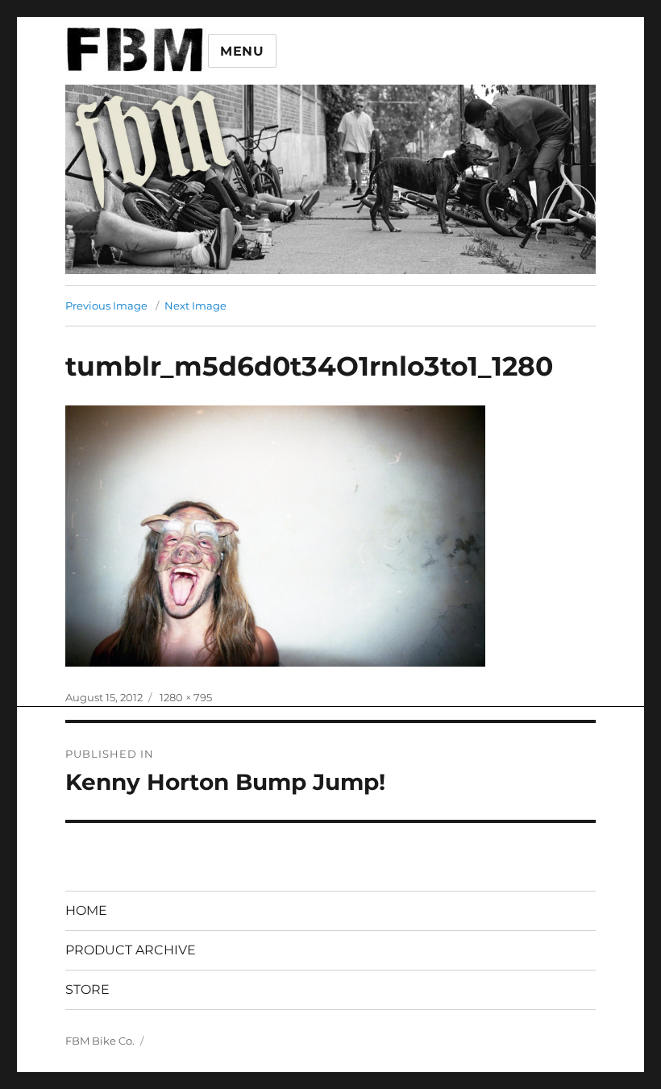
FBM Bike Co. (100, 1040)
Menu (242, 51)
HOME (86, 910)
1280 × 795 (186, 697)
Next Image (195, 305)
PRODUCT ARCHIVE (130, 950)
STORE (87, 989)
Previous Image (106, 305)
